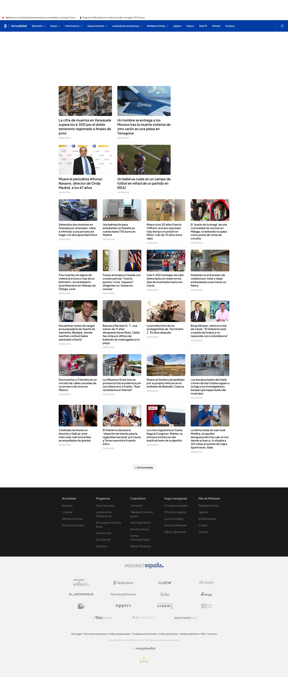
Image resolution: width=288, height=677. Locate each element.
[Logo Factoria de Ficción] (123, 594)
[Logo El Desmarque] (81, 594)
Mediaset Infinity (208, 505)
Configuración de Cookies (144, 634)
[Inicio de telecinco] (5, 25)
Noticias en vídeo (73, 525)
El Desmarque (207, 518)
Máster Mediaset (140, 546)
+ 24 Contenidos (144, 467)
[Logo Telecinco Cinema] (165, 606)
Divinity (203, 532)
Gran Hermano (105, 505)
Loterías (67, 512)
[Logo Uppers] (123, 606)
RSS (203, 634)
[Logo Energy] (207, 594)
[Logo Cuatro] (165, 583)
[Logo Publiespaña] (144, 618)
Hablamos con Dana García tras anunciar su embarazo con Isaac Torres (40, 17)
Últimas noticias (72, 518)
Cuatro (202, 525)
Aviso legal (76, 634)
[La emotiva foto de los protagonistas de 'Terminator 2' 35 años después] (166, 311)
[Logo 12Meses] (206, 606)
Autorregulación (140, 522)
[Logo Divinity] (206, 583)
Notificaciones (139, 529)
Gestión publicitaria (189, 634)
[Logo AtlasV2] (102, 617)
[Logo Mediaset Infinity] (81, 583)
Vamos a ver (103, 533)
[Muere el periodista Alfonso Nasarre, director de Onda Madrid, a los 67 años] (85, 160)
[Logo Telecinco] (123, 583)
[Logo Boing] (165, 594)
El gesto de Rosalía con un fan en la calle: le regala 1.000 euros (114, 17)
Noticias (67, 505)
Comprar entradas (176, 505)
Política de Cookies (168, 634)
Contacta (136, 505)
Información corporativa (95, 634)
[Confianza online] (144, 664)
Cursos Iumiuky (174, 518)
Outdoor (101, 546)
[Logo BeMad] (81, 606)
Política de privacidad (119, 634)
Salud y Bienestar (175, 532)
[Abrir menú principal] (282, 25)
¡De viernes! (103, 539)
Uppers (203, 512)
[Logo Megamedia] (145, 648)
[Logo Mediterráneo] (186, 617)
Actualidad (19, 25)
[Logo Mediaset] (144, 567)
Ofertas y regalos (175, 512)
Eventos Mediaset (175, 525)
